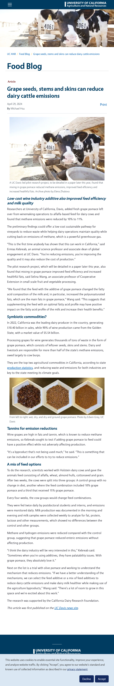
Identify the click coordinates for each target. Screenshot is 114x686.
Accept (102, 679)
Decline (86, 679)
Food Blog (24, 53)
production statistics (20, 367)
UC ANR (11, 53)
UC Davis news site (66, 608)
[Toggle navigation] (9, 4)
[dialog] (57, 670)
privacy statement (77, 669)
